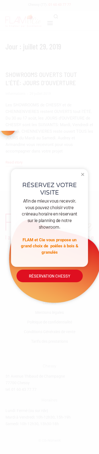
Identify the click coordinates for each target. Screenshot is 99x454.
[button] (83, 174)
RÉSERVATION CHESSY (49, 275)
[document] (49, 227)
